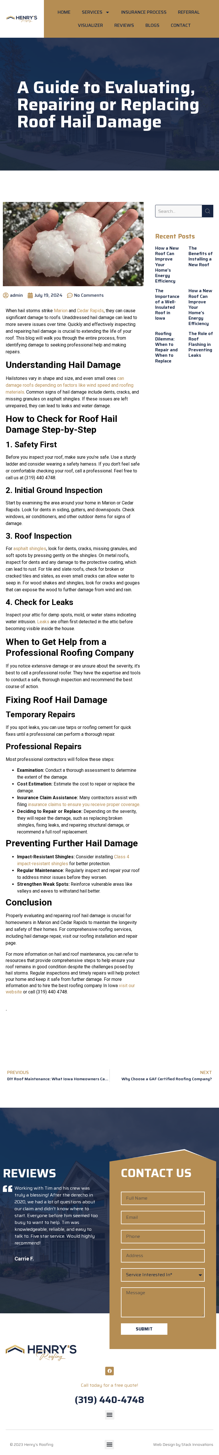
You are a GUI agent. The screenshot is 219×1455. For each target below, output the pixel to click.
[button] (109, 1415)
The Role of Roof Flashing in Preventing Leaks (200, 344)
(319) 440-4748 (109, 1400)
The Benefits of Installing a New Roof (200, 256)
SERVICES (92, 12)
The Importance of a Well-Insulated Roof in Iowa (167, 304)
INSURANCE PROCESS (144, 12)
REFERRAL (189, 12)
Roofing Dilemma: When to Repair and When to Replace (166, 347)
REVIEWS (124, 25)
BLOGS (152, 25)
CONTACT (181, 25)
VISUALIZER (90, 25)
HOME (64, 12)
